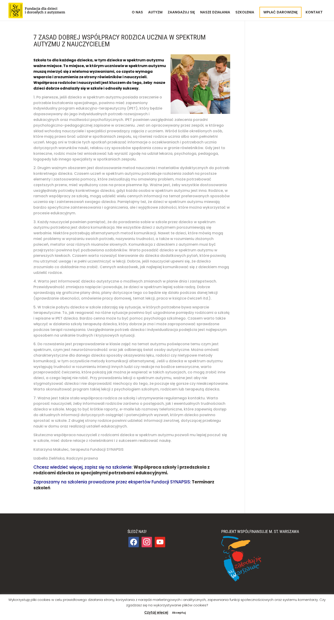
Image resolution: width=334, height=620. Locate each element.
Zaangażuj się (181, 13)
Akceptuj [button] (179, 612)
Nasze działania (215, 13)
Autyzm (155, 13)
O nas (137, 13)
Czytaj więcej (156, 612)
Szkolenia (244, 13)
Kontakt (314, 13)
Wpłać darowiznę (280, 12)
